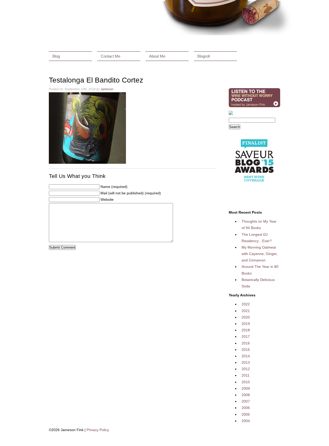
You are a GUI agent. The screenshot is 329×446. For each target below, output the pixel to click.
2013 (246, 362)
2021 (246, 311)
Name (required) (113, 187)
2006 (246, 408)
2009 (246, 388)
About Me (157, 56)
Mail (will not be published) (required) (130, 193)
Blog (56, 56)
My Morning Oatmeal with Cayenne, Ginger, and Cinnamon (260, 253)
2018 (246, 330)
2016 (246, 343)
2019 (246, 324)
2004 (246, 421)
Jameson (106, 89)
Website (107, 199)
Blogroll (203, 56)
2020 (246, 317)
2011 (246, 375)
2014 (246, 356)
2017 (246, 336)
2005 (246, 414)
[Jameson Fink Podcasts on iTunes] (254, 107)
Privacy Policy (98, 430)
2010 (246, 382)
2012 (246, 369)
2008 (246, 395)
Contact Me (110, 56)
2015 (246, 350)
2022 (246, 304)
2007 (246, 401)
